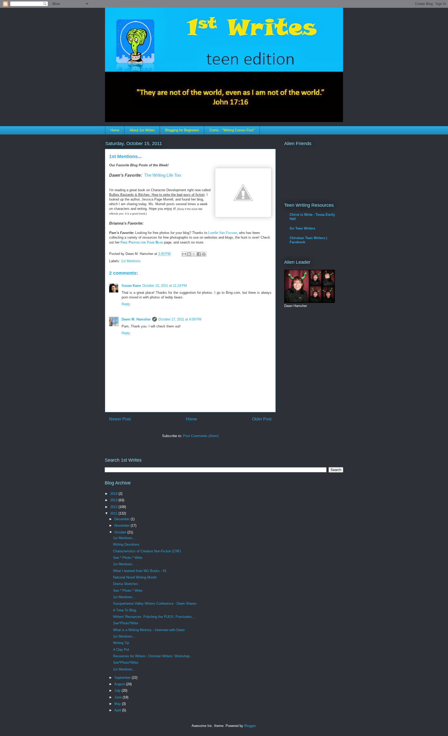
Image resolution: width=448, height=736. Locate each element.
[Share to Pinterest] (203, 254)
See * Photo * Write (127, 558)
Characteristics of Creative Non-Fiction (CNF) (147, 551)
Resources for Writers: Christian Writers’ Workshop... (153, 656)
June (118, 697)
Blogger (249, 726)
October (120, 532)
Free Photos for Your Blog (142, 242)
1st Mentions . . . (126, 564)
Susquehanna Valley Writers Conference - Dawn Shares (155, 603)
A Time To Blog (124, 610)
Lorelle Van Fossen (222, 233)
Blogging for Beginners (182, 130)
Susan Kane (131, 286)
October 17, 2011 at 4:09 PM (179, 319)
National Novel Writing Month (135, 577)
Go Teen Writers (302, 228)
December (122, 519)
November (122, 525)
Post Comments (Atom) (201, 436)
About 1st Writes (142, 130)
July (118, 690)
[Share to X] (194, 254)
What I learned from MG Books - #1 (139, 571)
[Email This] (184, 254)
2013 (114, 500)
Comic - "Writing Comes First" (232, 130)
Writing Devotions (126, 544)
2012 (114, 507)
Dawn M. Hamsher (136, 319)
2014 (114, 494)
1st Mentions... (124, 538)
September (123, 678)
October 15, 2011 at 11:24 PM (164, 286)
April (118, 710)
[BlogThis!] (189, 254)
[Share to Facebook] (198, 254)
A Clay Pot (121, 650)
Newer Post (120, 419)
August (120, 684)
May (118, 704)
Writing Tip (121, 643)
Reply (126, 304)
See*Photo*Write (125, 623)
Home (114, 130)
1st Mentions (131, 261)
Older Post (261, 419)
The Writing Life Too (162, 175)
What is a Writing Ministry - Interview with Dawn (149, 630)
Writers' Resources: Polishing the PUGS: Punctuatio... (154, 617)
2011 (114, 513)
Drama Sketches (125, 584)
